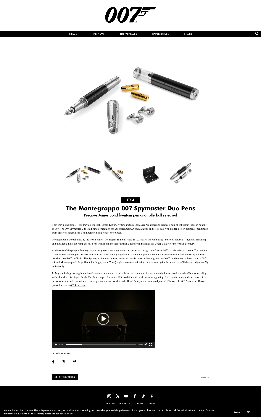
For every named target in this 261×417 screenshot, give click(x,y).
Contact (152, 403)
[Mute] (145, 344)
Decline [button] (237, 412)
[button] (103, 319)
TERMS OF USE (110, 403)
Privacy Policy (124, 403)
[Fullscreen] (150, 344)
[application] (103, 319)
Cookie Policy (139, 403)
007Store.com (77, 285)
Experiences (160, 34)
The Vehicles (128, 34)
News (73, 34)
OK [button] (248, 412)
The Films (98, 34)
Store (188, 34)
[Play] (55, 344)
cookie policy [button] (66, 414)
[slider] (101, 344)
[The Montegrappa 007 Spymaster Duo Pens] (84, 174)
